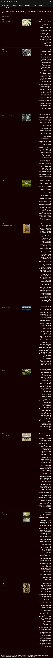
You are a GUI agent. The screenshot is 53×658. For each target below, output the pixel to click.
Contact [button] (40, 5)
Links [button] (35, 5)
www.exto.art (13, 655)
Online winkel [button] (28, 5)
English (50, 1)
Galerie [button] (20, 5)
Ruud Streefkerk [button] (5, 5)
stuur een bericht (5, 16)
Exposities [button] (14, 5)
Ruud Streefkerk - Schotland (9, 2)
